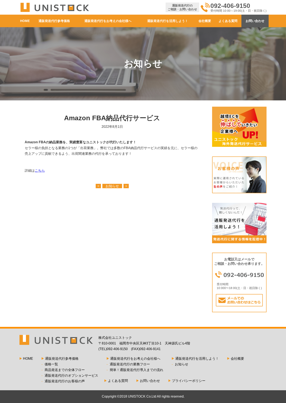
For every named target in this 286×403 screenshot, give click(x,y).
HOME (25, 21)
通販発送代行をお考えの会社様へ (107, 21)
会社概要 (204, 21)
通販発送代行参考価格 (54, 21)
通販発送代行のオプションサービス (69, 375)
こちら (40, 170)
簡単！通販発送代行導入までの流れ (135, 370)
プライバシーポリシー (188, 381)
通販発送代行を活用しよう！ (167, 21)
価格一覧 (49, 364)
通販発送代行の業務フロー (128, 364)
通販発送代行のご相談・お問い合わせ (182, 7)
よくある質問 (228, 21)
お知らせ (112, 186)
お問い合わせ (255, 21)
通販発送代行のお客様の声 (63, 381)
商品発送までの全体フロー (63, 370)
